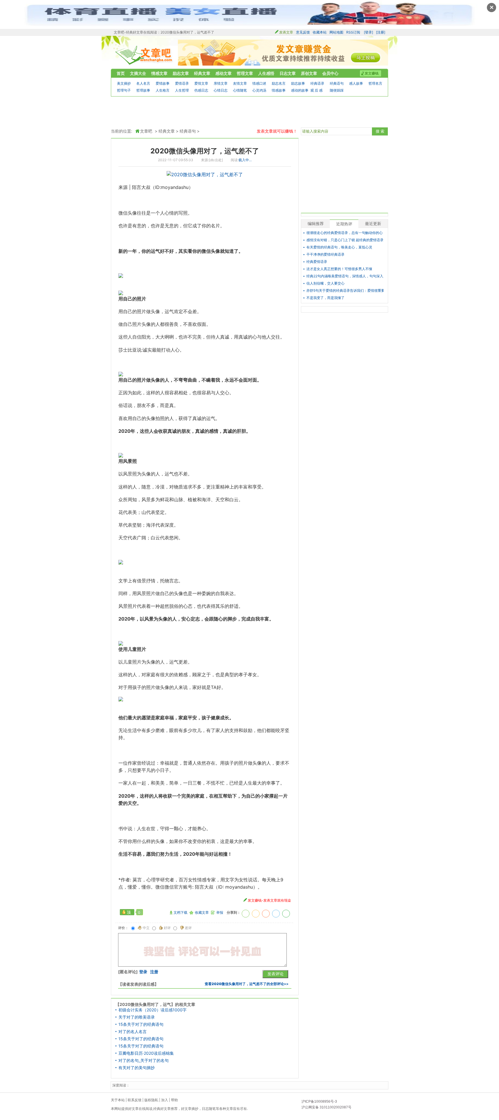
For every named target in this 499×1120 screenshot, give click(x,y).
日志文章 (288, 73)
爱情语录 (182, 83)
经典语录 (317, 83)
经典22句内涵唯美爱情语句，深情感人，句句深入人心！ (344, 276)
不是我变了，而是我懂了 (325, 298)
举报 (219, 913)
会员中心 (330, 73)
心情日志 (221, 90)
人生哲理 (182, 90)
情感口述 (259, 83)
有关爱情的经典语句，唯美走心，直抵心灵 (339, 247)
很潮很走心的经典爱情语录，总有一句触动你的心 (344, 233)
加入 (164, 1100)
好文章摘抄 (189, 1108)
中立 (146, 928)
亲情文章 (221, 83)
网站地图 (336, 32)
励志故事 (298, 83)
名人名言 (143, 83)
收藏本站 (320, 32)
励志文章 (181, 73)
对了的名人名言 (132, 1031)
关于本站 (118, 1100)
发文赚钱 (372, 73)
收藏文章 (202, 913)
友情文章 (240, 83)
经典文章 (202, 73)
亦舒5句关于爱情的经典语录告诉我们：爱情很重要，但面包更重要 (344, 291)
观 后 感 (316, 90)
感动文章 (223, 73)
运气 (155, 251)
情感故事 (279, 90)
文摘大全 (138, 73)
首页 (121, 73)
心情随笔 (240, 90)
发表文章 (286, 32)
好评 (167, 928)
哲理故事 (143, 90)
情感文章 (159, 73)
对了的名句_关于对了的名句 (143, 1060)
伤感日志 (201, 90)
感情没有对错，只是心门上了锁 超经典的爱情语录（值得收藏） (344, 240)
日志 (205, 1108)
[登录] (368, 32)
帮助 (174, 1100)
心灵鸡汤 (259, 90)
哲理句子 (124, 90)
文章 (229, 1108)
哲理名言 (375, 83)
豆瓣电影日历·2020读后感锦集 (146, 1053)
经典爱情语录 (316, 262)
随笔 (212, 1108)
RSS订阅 (353, 32)
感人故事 (356, 83)
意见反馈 (303, 32)
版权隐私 (151, 1100)
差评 (188, 928)
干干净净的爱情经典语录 (325, 254)
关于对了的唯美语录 (136, 1017)
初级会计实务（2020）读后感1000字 (152, 1010)
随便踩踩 (337, 90)
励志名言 (279, 83)
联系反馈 (134, 1100)
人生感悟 (266, 73)
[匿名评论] (128, 971)
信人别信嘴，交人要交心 (325, 283)
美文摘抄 (124, 83)
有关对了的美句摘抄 (136, 1067)
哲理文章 (245, 73)
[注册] (380, 32)
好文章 (133, 1108)
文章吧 (144, 55)
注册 (154, 971)
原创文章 (309, 73)
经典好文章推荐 (165, 1108)
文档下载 (180, 913)
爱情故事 (163, 83)
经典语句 (337, 83)
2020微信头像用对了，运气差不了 (204, 151)
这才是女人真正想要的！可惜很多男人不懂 (339, 269)
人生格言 (163, 90)
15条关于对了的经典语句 (140, 1024)
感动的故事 (299, 90)
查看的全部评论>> (246, 984)
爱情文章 (201, 83)
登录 (143, 971)
